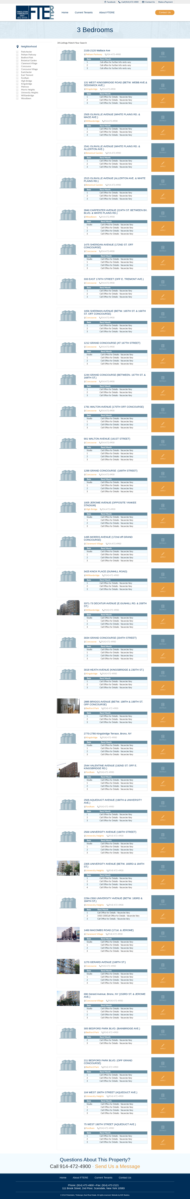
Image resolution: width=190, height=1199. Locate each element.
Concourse (26, 66)
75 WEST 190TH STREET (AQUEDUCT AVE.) (110, 1124)
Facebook (110, 2)
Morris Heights (28, 90)
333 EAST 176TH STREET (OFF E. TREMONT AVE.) (114, 279)
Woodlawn (26, 98)
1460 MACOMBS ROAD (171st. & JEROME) (109, 930)
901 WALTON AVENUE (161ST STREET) (107, 438)
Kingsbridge (26, 84)
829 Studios (124, 1195)
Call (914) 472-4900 (130, 2)
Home (65, 12)
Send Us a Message (117, 1166)
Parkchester (26, 52)
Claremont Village (29, 63)
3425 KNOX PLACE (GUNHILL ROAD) (105, 571)
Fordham (25, 78)
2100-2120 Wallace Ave (97, 50)
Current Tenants (84, 12)
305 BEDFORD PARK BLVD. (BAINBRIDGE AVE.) (112, 1028)
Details (162, 57)
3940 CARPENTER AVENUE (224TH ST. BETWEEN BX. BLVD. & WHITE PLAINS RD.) (115, 211)
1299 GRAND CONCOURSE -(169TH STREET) (110, 470)
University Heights (29, 93)
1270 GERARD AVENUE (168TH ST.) (105, 962)
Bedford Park (27, 58)
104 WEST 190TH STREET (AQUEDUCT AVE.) (110, 1092)
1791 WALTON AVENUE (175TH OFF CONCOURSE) (114, 406)
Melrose (25, 87)
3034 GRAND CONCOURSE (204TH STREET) (110, 637)
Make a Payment (165, 2)
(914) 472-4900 (85, 1185)
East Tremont (27, 75)
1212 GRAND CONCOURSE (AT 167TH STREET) (112, 343)
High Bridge (26, 81)
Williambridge (27, 96)
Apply (163, 71)
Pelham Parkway (28, 55)
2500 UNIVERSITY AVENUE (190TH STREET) (110, 832)
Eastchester (26, 72)
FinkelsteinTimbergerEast (35, 12)
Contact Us (150, 2)
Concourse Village (29, 69)
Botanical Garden (29, 61)
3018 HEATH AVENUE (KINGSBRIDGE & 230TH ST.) (114, 669)
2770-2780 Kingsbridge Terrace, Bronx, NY (108, 733)
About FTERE (107, 12)
